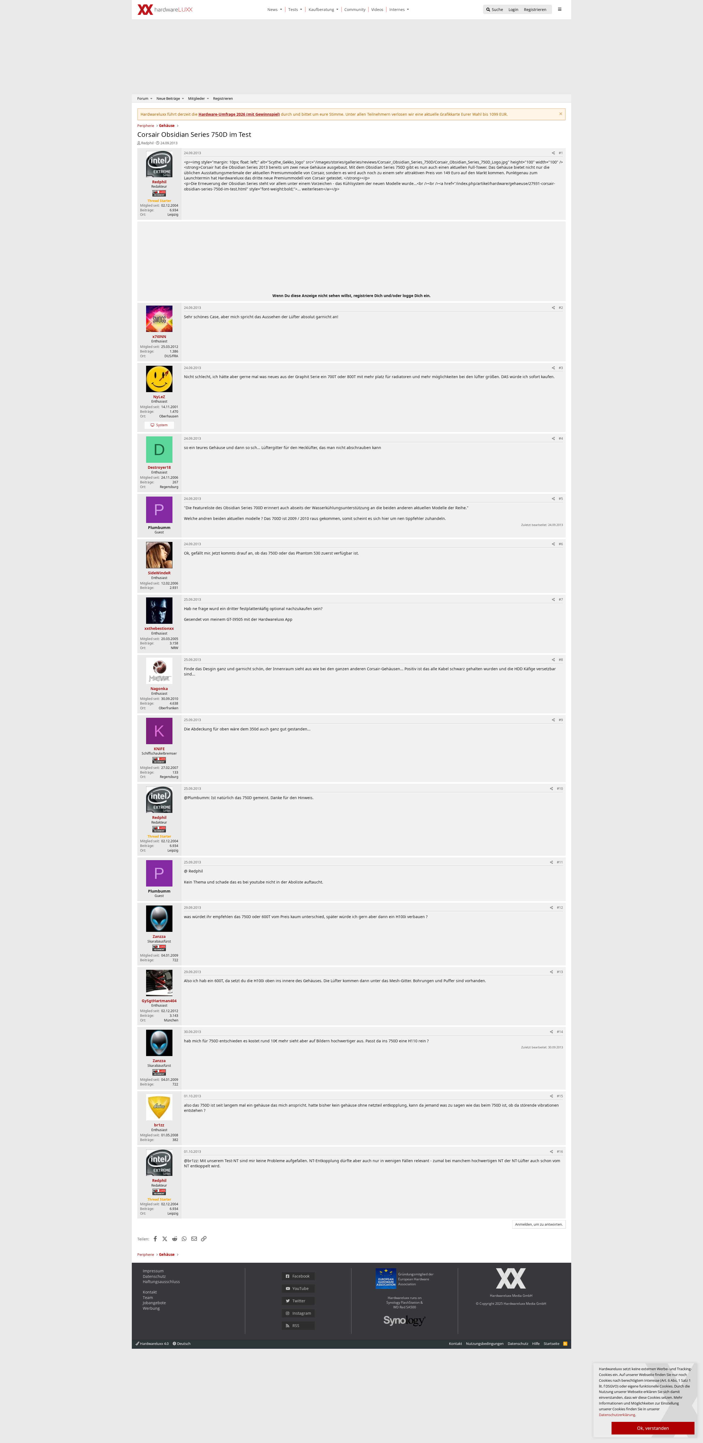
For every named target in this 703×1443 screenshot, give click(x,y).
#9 (561, 720)
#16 (560, 1151)
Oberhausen (168, 416)
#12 (560, 907)
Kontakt (150, 1292)
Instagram (301, 1313)
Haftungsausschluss (161, 1281)
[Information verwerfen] (560, 114)
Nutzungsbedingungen (485, 1343)
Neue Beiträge (168, 98)
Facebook (300, 1276)
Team (148, 1297)
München (171, 1020)
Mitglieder (196, 98)
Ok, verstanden (653, 1428)
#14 (560, 1031)
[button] (282, 9)
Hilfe (536, 1343)
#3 (561, 367)
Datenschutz (154, 1276)
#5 (561, 498)
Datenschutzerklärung (617, 1414)
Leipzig (173, 214)
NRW (174, 648)
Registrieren (223, 98)
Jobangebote (154, 1302)
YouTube (300, 1288)
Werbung (151, 1308)
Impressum (153, 1270)
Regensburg (169, 486)
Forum (142, 98)
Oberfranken (168, 708)
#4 (561, 438)
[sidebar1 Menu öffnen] (559, 9)
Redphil (147, 142)
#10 (560, 788)
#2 (561, 307)
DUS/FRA (171, 356)
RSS (295, 1325)
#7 (561, 599)
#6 (561, 544)
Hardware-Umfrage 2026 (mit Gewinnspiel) (239, 114)
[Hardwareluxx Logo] (165, 9)
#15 (560, 1096)
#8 (561, 659)
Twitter (298, 1300)
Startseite (551, 1343)
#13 (560, 972)
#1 (561, 153)
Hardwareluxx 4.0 (154, 1343)
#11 (560, 862)
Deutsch (183, 1343)
